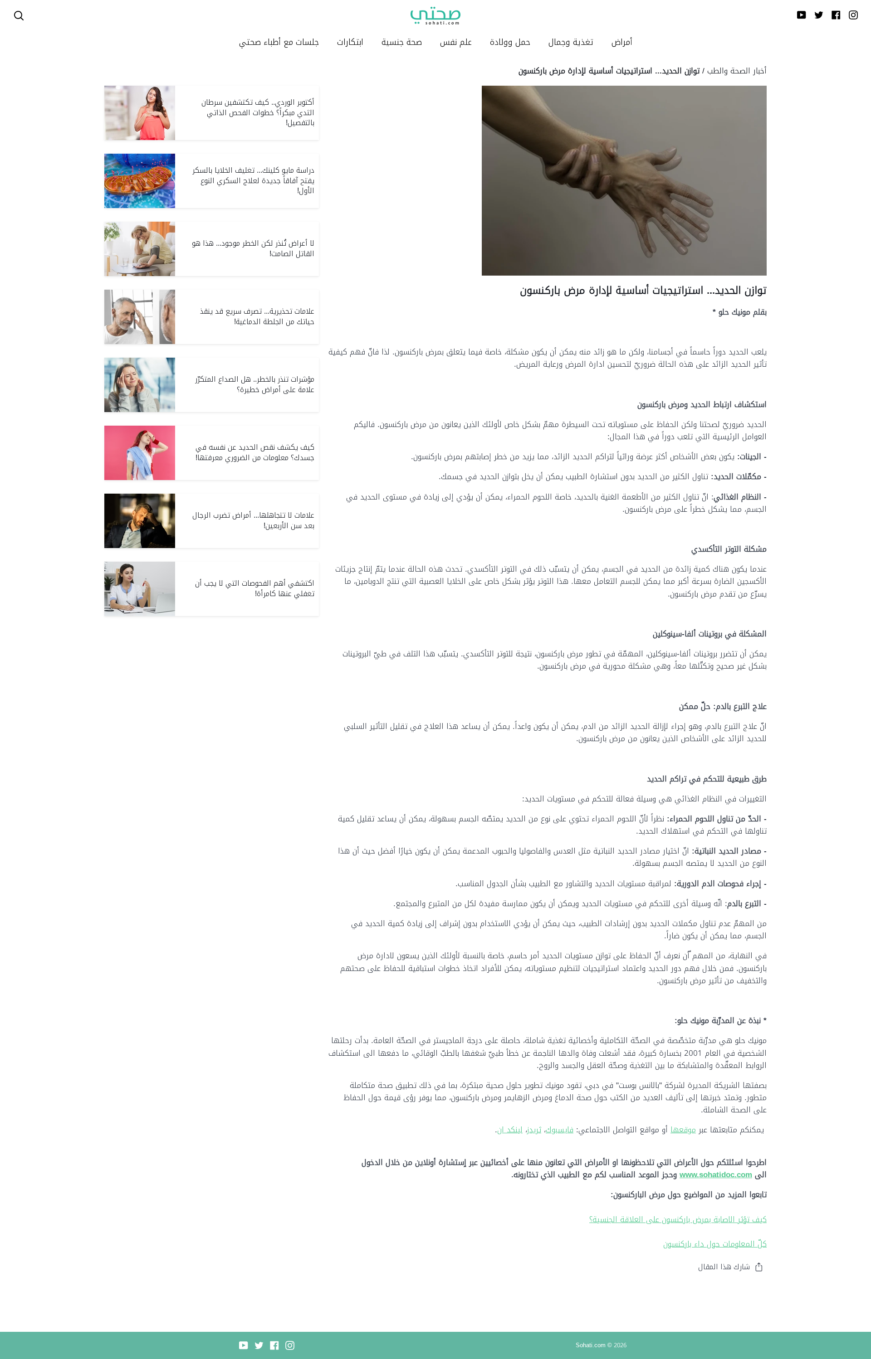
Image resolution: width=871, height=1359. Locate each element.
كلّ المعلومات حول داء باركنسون (715, 1244)
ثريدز (534, 1129)
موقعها (683, 1129)
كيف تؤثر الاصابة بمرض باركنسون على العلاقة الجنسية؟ (678, 1219)
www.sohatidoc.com (716, 1174)
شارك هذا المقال (724, 1267)
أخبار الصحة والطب (737, 70)
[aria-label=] (19, 15)
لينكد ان (510, 1129)
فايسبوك (559, 1129)
